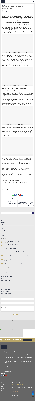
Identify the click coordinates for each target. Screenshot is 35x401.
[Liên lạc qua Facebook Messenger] (33, 392)
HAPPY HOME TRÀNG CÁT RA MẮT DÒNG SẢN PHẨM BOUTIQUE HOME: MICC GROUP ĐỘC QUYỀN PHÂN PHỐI (19, 252)
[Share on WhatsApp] (13, 195)
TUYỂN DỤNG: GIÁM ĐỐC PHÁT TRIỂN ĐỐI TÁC (13, 263)
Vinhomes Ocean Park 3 (5, 282)
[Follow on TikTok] (4, 375)
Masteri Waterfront (4, 287)
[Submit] (33, 213)
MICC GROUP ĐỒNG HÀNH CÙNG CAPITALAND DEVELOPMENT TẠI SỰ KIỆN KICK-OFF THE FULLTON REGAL (19, 248)
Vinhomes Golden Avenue (5, 291)
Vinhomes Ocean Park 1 (5, 278)
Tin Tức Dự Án (4, 5)
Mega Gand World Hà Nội (5, 289)
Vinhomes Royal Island (5, 270)
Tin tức (2, 228)
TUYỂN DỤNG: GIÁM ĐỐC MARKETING (11, 241)
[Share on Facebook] (15, 195)
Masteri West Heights (4, 285)
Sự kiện (2, 224)
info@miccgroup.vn (7, 371)
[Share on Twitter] (16, 195)
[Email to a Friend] (18, 195)
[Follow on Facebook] (1, 375)
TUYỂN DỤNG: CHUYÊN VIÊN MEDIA (11, 244)
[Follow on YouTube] (6, 375)
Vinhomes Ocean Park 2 (5, 280)
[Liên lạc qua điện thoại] (33, 396)
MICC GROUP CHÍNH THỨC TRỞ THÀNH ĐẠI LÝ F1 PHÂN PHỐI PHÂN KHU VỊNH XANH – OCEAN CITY (18, 256)
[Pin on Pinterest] (20, 195)
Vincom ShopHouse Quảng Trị (6, 293)
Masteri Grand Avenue (5, 274)
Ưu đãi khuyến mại (4, 235)
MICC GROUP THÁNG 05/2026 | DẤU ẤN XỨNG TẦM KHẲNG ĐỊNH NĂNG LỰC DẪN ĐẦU (19, 260)
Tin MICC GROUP (4, 226)
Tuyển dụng (3, 233)
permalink (19, 198)
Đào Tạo (2, 220)
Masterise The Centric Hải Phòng (7, 276)
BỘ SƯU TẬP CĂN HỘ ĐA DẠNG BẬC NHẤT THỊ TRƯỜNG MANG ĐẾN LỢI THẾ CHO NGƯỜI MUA (9, 203)
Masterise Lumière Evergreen (6, 272)
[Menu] (33, 1)
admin (13, 11)
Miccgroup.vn (7, 191)
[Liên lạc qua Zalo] (33, 394)
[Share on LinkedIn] (22, 195)
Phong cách (3, 222)
